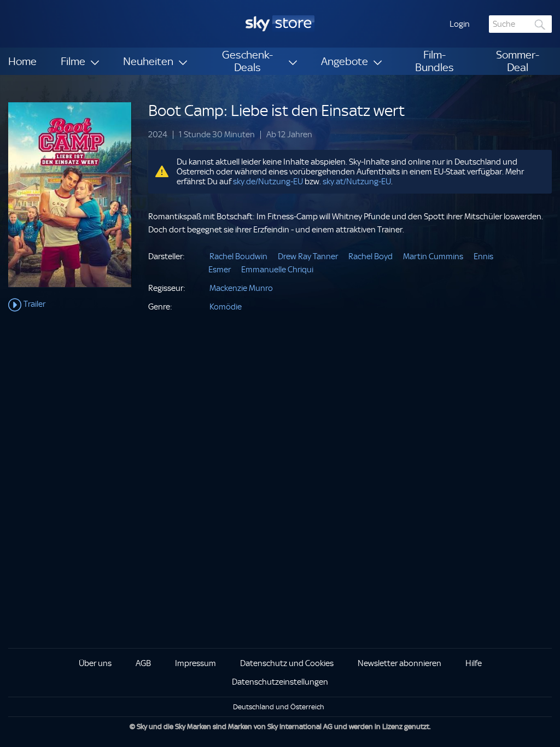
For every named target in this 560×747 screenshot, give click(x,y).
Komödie (225, 307)
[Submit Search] (540, 24)
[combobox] (520, 24)
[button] (459, 24)
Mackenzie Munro (241, 288)
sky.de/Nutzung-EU (268, 181)
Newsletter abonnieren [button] (399, 663)
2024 (157, 135)
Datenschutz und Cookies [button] (287, 663)
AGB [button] (143, 663)
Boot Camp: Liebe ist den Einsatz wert (276, 111)
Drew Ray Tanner (308, 256)
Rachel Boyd (370, 256)
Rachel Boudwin (238, 256)
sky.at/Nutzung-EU (357, 181)
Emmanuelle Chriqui (277, 270)
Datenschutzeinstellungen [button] (280, 682)
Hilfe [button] (473, 663)
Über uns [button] (95, 663)
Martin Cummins (433, 256)
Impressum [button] (195, 663)
